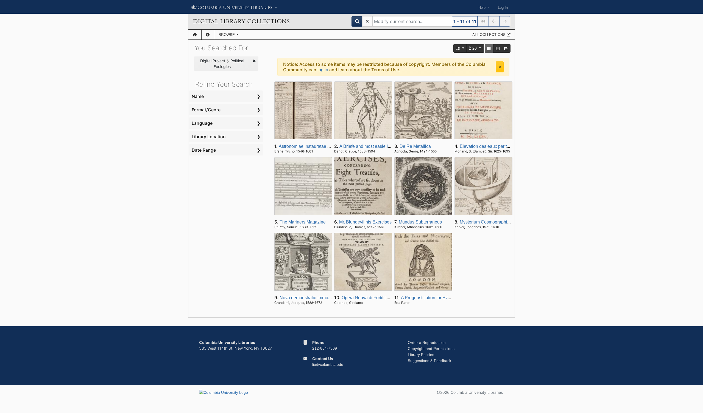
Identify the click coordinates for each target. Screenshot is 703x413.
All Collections (489, 34)
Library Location (209, 136)
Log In (503, 7)
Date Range (204, 150)
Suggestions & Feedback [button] (429, 360)
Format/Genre (206, 109)
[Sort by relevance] (460, 48)
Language (202, 123)
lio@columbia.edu (327, 364)
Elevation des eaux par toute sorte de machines (506, 146)
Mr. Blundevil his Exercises (365, 222)
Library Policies (421, 354)
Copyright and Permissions (431, 348)
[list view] (497, 48)
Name (198, 96)
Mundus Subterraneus (420, 222)
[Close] (500, 66)
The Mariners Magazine (303, 222)
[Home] (194, 34)
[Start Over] (367, 21)
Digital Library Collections (241, 21)
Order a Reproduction (427, 342)
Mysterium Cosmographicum (487, 222)
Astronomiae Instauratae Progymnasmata (319, 146)
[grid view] (489, 48)
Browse (227, 34)
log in (322, 69)
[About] (208, 34)
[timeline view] (506, 48)
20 (474, 48)
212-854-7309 (324, 348)
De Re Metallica (415, 146)
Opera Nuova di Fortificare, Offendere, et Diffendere (392, 297)
